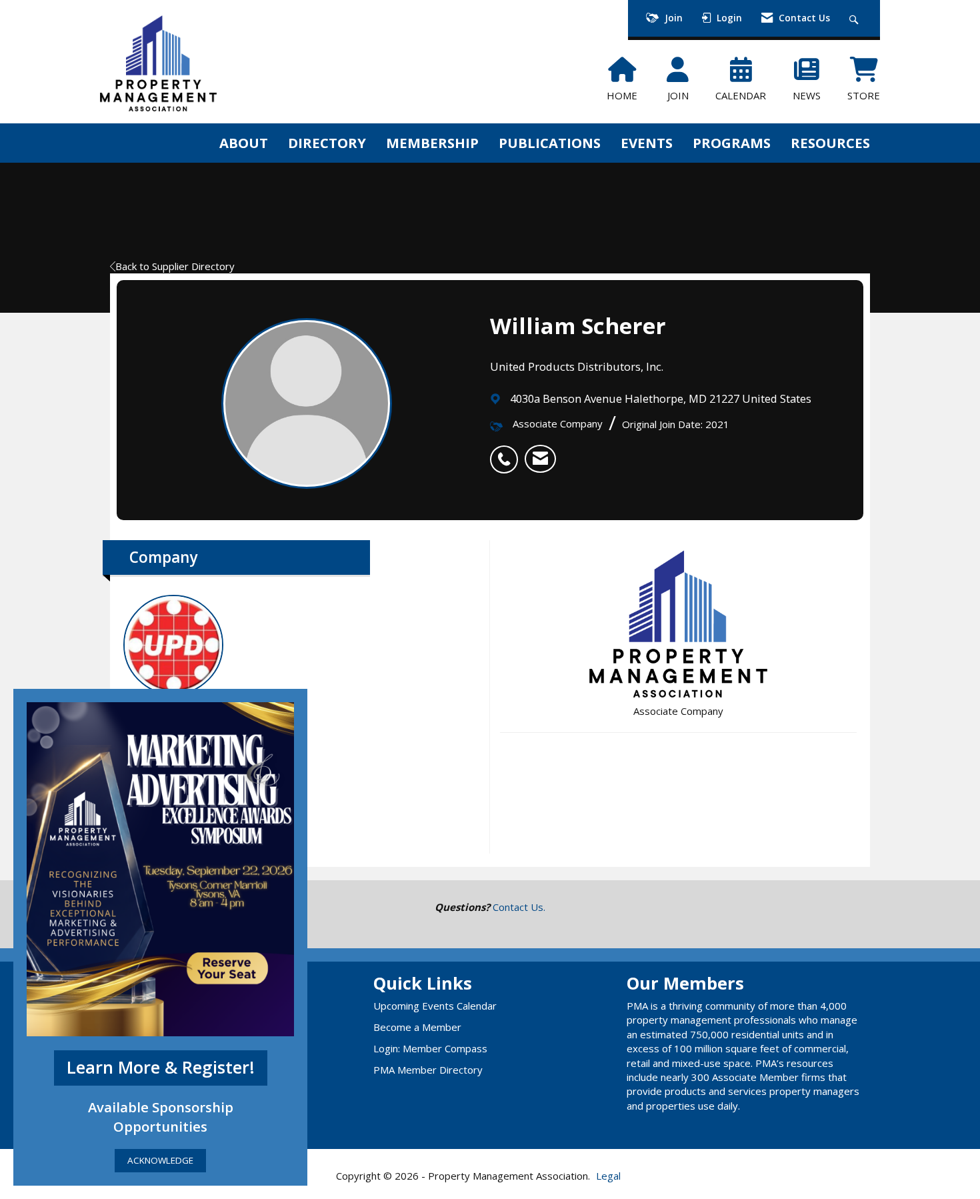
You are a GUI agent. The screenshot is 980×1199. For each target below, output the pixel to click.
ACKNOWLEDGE (160, 1160)
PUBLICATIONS (550, 142)
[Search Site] (856, 18)
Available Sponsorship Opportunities (160, 1117)
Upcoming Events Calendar (435, 1005)
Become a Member (417, 1027)
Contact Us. (519, 907)
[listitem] (507, 452)
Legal (608, 1175)
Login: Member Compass (430, 1048)
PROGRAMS (732, 142)
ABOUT (243, 142)
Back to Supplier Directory (175, 266)
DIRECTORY (327, 142)
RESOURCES (830, 142)
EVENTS (647, 142)
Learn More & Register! (161, 1067)
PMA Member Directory (428, 1069)
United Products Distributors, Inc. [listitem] (205, 705)
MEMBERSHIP (432, 142)
